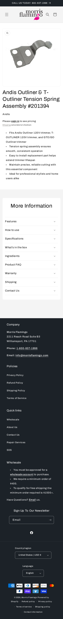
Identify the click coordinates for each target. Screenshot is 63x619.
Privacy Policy (15, 375)
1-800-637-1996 (26, 348)
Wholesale (13, 419)
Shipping (7, 125)
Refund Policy (15, 383)
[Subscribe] (50, 520)
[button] (6, 14)
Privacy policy (45, 601)
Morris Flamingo (29, 597)
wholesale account (21, 474)
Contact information (33, 612)
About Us (12, 427)
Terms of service (24, 607)
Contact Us (13, 435)
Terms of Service (17, 398)
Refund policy (28, 601)
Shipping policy (42, 607)
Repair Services (16, 442)
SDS (9, 450)
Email (32, 499)
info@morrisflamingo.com (31, 355)
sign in (15, 121)
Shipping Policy (16, 390)
